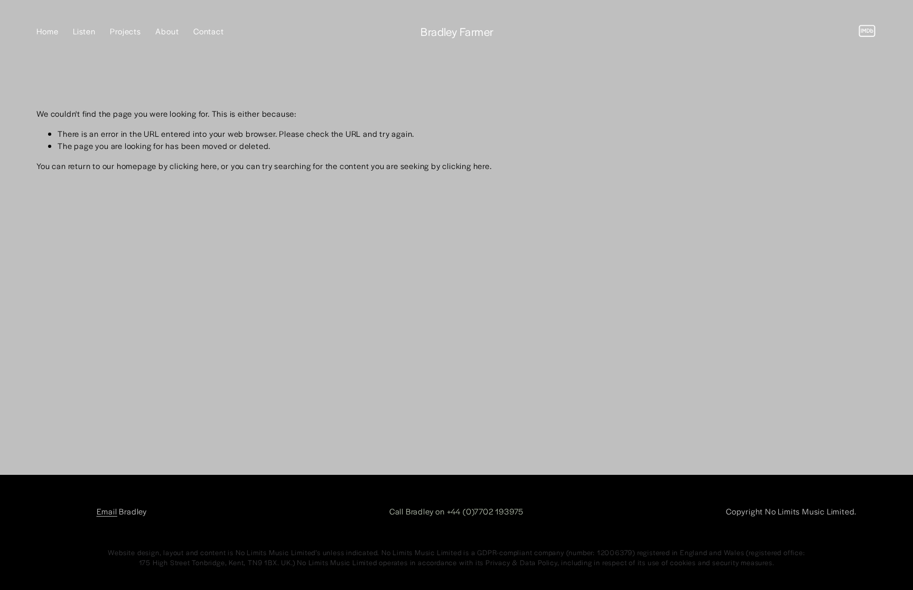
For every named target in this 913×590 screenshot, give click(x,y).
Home (47, 30)
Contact (208, 30)
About (167, 30)
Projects (125, 30)
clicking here (193, 165)
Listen (84, 30)
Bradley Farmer (457, 31)
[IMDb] (867, 31)
